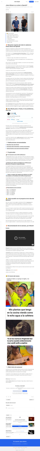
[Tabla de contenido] (0, 225)
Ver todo (7, 436)
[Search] (26, 1)
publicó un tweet (20, 137)
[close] (27, 416)
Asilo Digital (7, 9)
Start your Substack (18, 448)
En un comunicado (23, 88)
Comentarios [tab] (8, 405)
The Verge (10, 103)
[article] (20, 432)
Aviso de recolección (25, 447)
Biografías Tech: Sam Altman (13, 144)
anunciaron (29, 202)
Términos (21, 447)
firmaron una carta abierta (25, 94)
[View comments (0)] (8, 12)
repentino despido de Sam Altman (19, 53)
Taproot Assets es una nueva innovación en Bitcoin (17, 148)
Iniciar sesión (37, 1)
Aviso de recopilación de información (17, 393)
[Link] (4, 45)
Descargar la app (23, 448)
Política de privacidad (25, 393)
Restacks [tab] (11, 405)
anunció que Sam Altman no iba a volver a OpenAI (24, 84)
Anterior (9, 399)
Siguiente (31, 399)
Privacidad (19, 447)
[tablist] (9, 405)
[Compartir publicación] (28, 1)
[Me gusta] (6, 12)
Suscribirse (31, 1)
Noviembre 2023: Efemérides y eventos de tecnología (18, 146)
